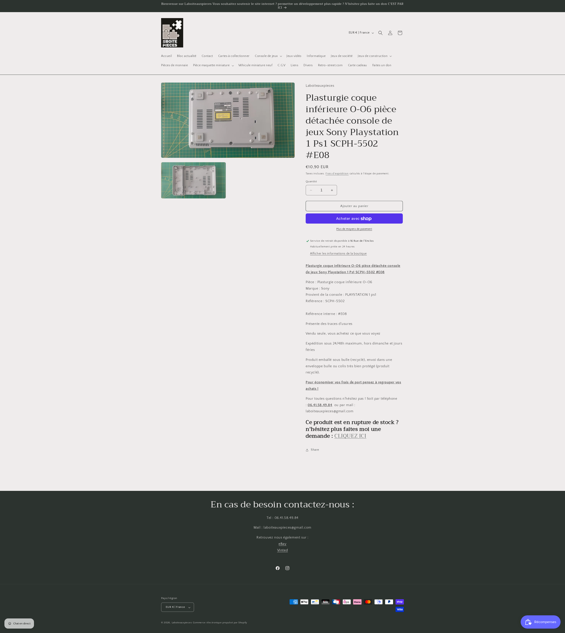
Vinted (282, 550)
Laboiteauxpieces (182, 623)
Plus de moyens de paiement (354, 229)
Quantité (311, 181)
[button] (268, 56)
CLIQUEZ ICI (350, 436)
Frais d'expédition (337, 173)
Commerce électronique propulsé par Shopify (220, 623)
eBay (282, 544)
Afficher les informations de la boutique (338, 254)
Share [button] (315, 450)
